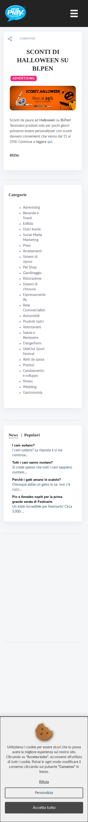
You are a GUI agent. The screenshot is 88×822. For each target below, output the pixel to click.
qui (49, 142)
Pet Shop (30, 267)
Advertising (23, 78)
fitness (28, 381)
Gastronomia (32, 392)
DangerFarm (32, 343)
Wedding (29, 387)
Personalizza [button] (44, 793)
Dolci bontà (32, 229)
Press (27, 245)
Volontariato (32, 327)
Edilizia (28, 224)
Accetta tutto (44, 807)
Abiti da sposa (33, 359)
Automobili (31, 316)
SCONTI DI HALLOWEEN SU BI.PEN (43, 60)
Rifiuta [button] (44, 782)
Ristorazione (32, 278)
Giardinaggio (32, 273)
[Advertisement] (44, 588)
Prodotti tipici (33, 321)
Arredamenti (32, 251)
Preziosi (28, 365)
